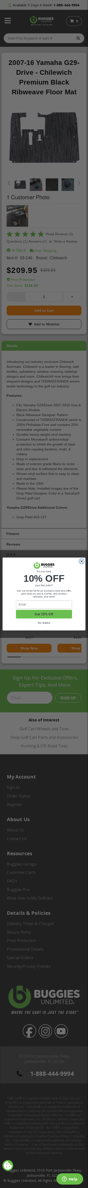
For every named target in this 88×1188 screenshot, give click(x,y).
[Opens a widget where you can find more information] (69, 1179)
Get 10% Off (44, 614)
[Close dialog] (81, 561)
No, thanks (44, 622)
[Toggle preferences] (7, 1165)
